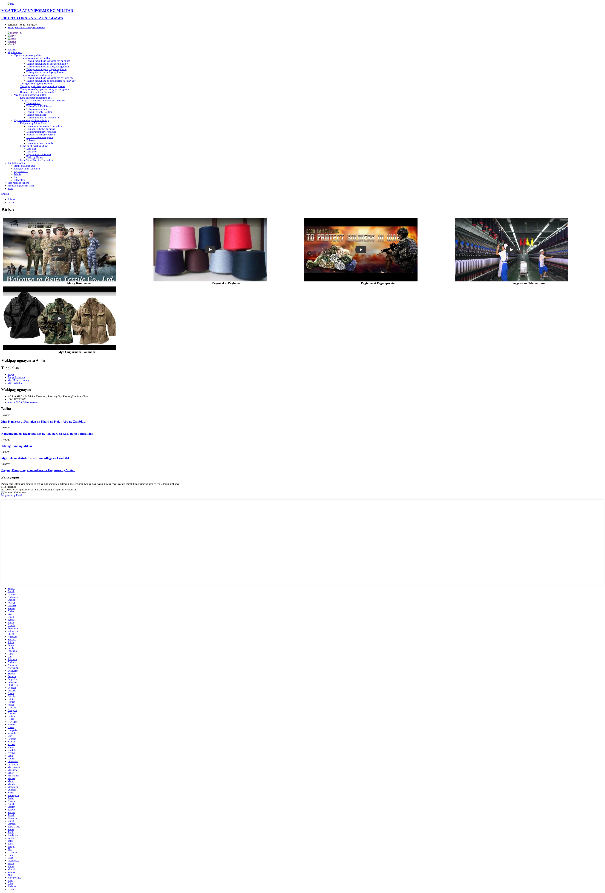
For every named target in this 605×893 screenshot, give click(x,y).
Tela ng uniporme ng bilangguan (42, 117)
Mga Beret (31, 151)
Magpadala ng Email (11, 495)
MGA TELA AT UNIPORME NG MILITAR (37, 11)
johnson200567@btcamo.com (22, 402)
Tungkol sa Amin (16, 163)
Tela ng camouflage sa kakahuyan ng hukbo (48, 61)
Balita (10, 188)
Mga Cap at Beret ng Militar (34, 146)
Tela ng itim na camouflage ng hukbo (44, 72)
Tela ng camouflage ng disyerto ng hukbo (47, 63)
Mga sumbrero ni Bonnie (38, 154)
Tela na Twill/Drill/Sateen (39, 106)
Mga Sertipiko (21, 171)
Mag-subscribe (8, 486)
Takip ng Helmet (34, 157)
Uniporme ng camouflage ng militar (44, 126)
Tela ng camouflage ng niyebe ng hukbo (46, 69)
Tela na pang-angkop (36, 109)
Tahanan (12, 49)
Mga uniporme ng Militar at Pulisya (31, 120)
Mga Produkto (15, 52)
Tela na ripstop (33, 103)
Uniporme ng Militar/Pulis (33, 123)
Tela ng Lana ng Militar (16, 446)
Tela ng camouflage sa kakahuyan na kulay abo (50, 78)
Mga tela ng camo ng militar (28, 55)
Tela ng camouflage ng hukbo (35, 58)
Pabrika (17, 174)
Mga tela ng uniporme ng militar (30, 95)
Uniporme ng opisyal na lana (40, 143)
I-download (19, 180)
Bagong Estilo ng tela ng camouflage (38, 92)
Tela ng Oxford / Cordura (39, 112)
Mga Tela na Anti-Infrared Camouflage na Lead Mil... (36, 458)
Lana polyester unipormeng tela (36, 97)
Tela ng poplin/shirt (36, 114)
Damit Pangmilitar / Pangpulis (41, 131)
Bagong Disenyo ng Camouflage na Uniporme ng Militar (38, 470)
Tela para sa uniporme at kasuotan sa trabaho (42, 100)
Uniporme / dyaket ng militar (40, 129)
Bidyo (17, 177)
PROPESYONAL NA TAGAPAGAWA (32, 18)
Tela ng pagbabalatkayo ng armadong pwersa (42, 86)
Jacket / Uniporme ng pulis (39, 137)
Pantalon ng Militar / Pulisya (40, 134)
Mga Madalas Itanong (18, 182)
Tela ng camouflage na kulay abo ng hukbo (47, 66)
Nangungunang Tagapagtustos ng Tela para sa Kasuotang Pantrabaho (47, 433)
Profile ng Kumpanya (24, 165)
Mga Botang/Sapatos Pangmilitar (36, 160)
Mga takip (31, 148)
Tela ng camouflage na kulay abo (36, 75)
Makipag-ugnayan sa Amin (21, 185)
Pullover (30, 140)
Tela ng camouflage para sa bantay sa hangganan (44, 89)
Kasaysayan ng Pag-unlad (27, 168)
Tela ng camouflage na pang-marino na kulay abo (51, 80)
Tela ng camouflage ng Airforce (36, 83)
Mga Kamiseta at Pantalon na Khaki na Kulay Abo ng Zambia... (43, 421)
